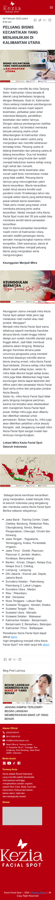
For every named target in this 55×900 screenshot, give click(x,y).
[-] (4, 763)
